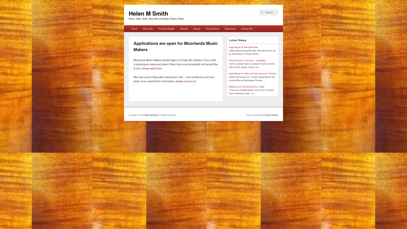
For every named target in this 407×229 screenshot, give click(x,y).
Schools (184, 28)
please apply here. (152, 68)
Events (196, 28)
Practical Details (166, 28)
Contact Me (247, 28)
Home (134, 28)
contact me (190, 81)
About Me (148, 28)
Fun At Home (212, 28)
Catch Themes (271, 115)
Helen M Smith (148, 13)
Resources (230, 28)
